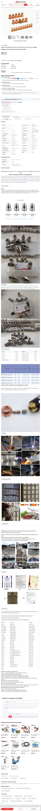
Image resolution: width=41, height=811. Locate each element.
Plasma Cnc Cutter (5, 801)
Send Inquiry (20, 809)
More (2, 803)
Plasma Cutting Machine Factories (7, 798)
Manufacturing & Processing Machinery (9, 7)
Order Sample (19, 60)
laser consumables (14, 778)
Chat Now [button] (34, 809)
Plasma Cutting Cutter (32, 798)
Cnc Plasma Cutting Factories (7, 795)
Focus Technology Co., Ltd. (13, 806)
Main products (22, 778)
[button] (36, 119)
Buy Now (7, 809)
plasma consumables (4, 778)
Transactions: (18, 102)
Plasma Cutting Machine (30, 7)
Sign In (3, 111)
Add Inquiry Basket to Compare (20, 40)
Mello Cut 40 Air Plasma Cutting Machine (23, 788)
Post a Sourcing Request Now (31, 716)
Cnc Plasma (17, 798)
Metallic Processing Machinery (20, 7)
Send (10, 716)
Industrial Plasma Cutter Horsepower (8, 788)
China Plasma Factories (18, 795)
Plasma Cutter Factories (28, 795)
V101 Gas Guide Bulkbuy (28, 801)
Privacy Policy (36, 806)
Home (2, 7)
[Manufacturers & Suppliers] (20, 2)
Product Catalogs (16, 776)
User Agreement (26, 806)
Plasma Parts (24, 798)
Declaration (31, 806)
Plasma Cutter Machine (6, 790)
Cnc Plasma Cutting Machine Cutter (16, 801)
